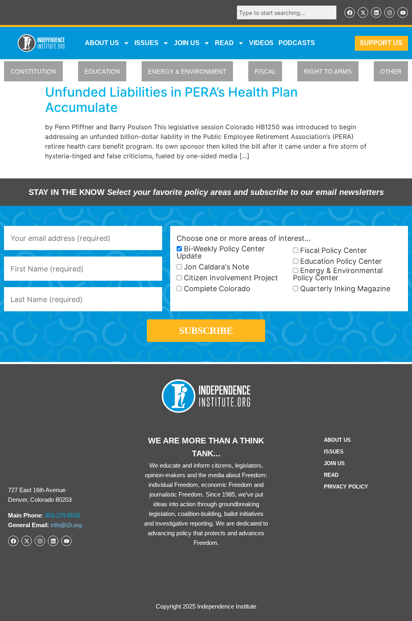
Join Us (334, 463)
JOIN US (187, 42)
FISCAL (265, 71)
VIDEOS (261, 42)
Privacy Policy (346, 487)
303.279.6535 (62, 515)
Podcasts (296, 42)
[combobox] (286, 12)
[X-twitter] (363, 12)
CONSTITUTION (33, 71)
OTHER (391, 71)
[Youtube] (403, 12)
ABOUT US (102, 42)
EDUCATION (102, 71)
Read (331, 475)
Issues (146, 42)
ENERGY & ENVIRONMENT (187, 71)
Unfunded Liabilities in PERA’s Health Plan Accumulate (171, 99)
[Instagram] (389, 12)
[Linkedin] (376, 12)
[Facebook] (349, 12)
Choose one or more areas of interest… (244, 238)
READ (224, 42)
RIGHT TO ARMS (328, 71)
